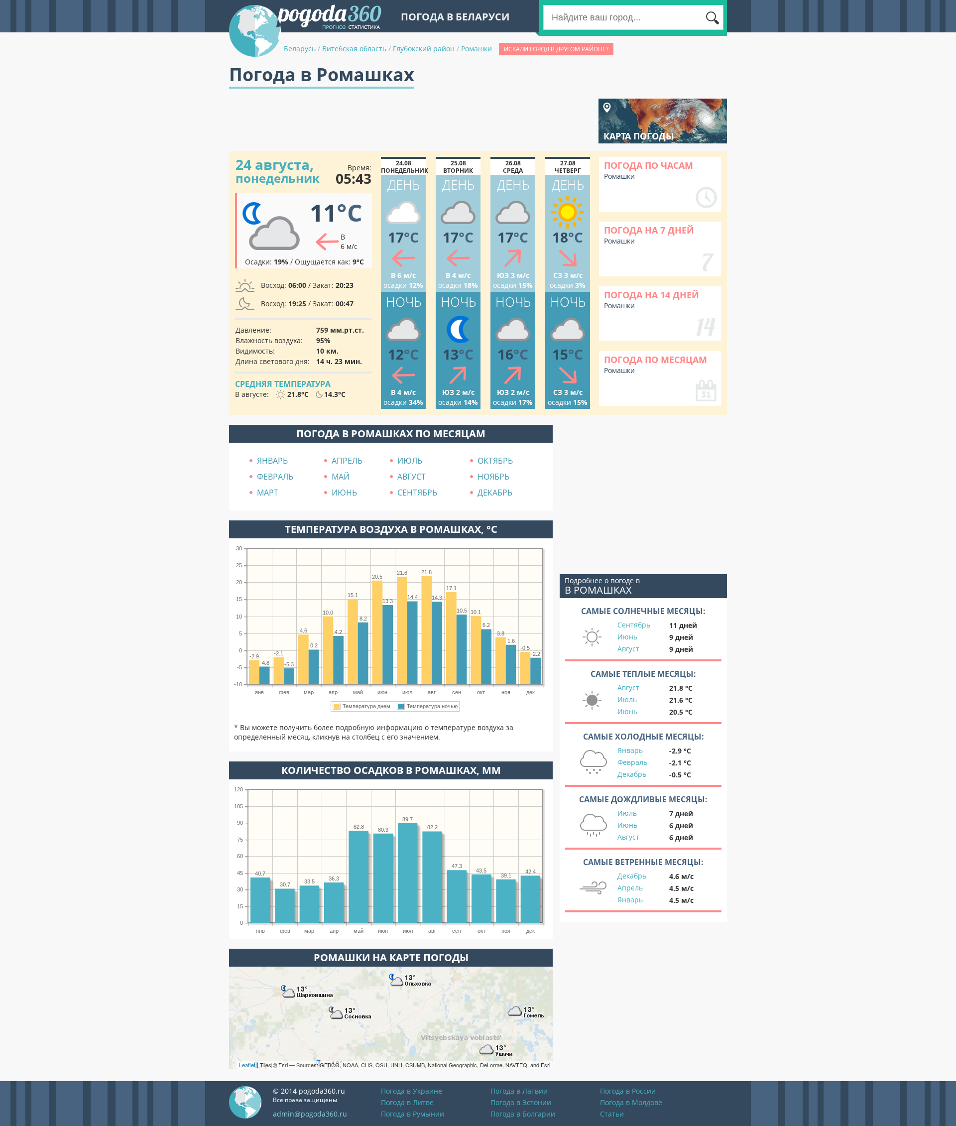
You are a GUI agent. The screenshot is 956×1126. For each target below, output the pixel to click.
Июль (627, 699)
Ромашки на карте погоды (391, 957)
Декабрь (631, 774)
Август (628, 648)
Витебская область (354, 48)
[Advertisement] (410, 121)
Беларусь (300, 48)
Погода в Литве (407, 1102)
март (267, 492)
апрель (347, 460)
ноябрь (493, 476)
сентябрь (417, 492)
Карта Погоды (638, 136)
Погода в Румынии (412, 1114)
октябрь (495, 460)
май (341, 476)
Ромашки (476, 48)
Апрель (630, 887)
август (411, 476)
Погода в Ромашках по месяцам (390, 433)
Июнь (627, 636)
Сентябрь (633, 624)
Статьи (612, 1114)
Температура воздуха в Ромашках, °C (391, 529)
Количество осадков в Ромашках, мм (391, 770)
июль (409, 460)
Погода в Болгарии (522, 1114)
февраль (275, 476)
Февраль (632, 762)
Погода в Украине (411, 1091)
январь (272, 460)
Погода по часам (648, 165)
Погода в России (628, 1091)
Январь (630, 750)
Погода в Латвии (519, 1091)
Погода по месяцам (655, 360)
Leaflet (247, 1065)
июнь (344, 492)
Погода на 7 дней (649, 230)
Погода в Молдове (631, 1102)
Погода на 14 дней (651, 295)
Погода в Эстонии (520, 1102)
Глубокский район (424, 48)
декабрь (495, 492)
